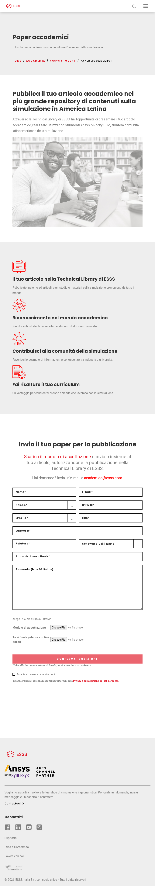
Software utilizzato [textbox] (98, 544)
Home (17, 60)
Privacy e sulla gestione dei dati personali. (96, 681)
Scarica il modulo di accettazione (58, 456)
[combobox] (44, 505)
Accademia (35, 60)
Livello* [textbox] (22, 518)
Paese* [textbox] (21, 505)
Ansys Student (63, 60)
